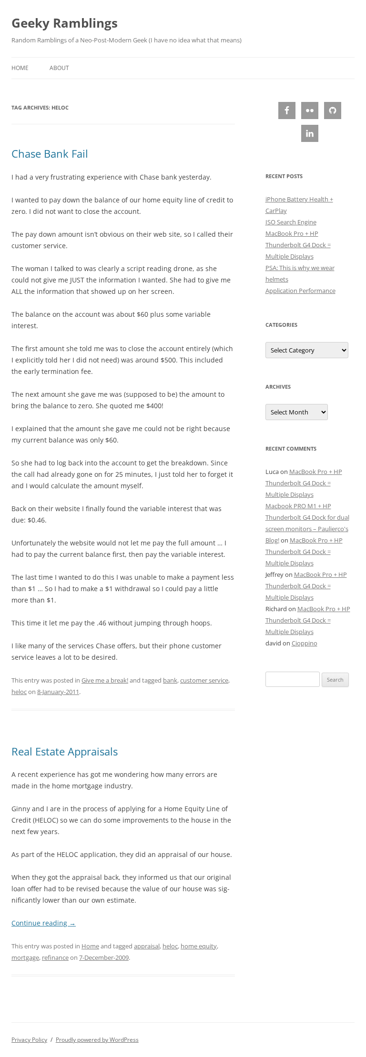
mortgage (25, 957)
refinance (55, 957)
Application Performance (300, 290)
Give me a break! (104, 680)
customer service (204, 680)
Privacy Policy (29, 1040)
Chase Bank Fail (49, 153)
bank (170, 680)
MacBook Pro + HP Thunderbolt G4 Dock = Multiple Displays (298, 245)
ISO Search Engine (290, 222)
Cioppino (304, 643)
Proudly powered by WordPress (97, 1040)
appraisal (147, 946)
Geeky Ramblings (64, 22)
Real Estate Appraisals (64, 751)
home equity (199, 946)
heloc (19, 691)
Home (20, 68)
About (59, 68)
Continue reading (43, 922)
